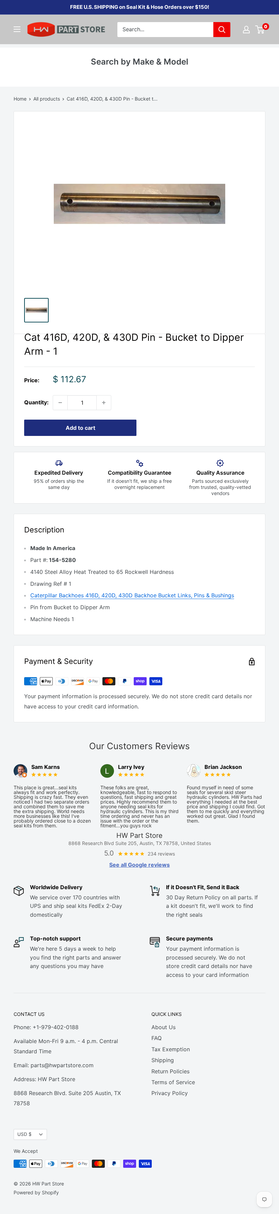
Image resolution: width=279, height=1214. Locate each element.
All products (46, 99)
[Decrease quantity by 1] (60, 402)
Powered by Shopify (36, 1192)
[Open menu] (17, 29)
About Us (163, 1027)
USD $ (24, 1134)
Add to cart (80, 427)
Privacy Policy (169, 1093)
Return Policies (170, 1071)
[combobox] (165, 29)
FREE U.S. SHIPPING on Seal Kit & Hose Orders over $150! (139, 7)
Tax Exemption (170, 1049)
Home (20, 99)
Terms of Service (173, 1082)
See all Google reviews (139, 864)
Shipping (162, 1060)
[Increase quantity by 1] (104, 402)
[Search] (221, 29)
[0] (260, 29)
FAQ (156, 1038)
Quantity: (36, 402)
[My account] (246, 29)
